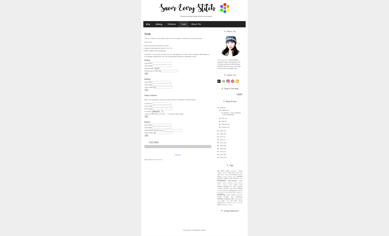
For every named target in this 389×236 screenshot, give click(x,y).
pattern (219, 192)
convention (233, 174)
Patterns (172, 24)
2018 (221, 151)
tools (223, 201)
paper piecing (238, 190)
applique (225, 172)
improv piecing (228, 183)
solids (232, 199)
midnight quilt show (229, 188)
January (224, 127)
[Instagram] (228, 82)
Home (178, 155)
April (223, 121)
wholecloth (240, 202)
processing (228, 192)
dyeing (225, 176)
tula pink (233, 201)
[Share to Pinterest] (158, 142)
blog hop (239, 172)
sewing (220, 199)
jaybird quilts (238, 185)
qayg (238, 192)
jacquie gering (227, 185)
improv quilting (238, 183)
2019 (221, 148)
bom (218, 174)
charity (227, 174)
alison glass (225, 171)
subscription (239, 199)
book (222, 174)
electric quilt (231, 176)
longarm (240, 186)
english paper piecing (231, 178)
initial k (219, 185)
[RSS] (238, 82)
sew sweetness (237, 197)
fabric (241, 178)
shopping (227, 199)
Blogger (203, 230)
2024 (221, 134)
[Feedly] (224, 82)
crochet (240, 174)
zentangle (230, 205)
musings (230, 190)
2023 (221, 137)
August (224, 110)
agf (218, 171)
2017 (221, 154)
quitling (228, 195)
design (219, 176)
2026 (221, 108)
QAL (234, 192)
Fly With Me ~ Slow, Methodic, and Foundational (231, 113)
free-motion (232, 181)
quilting (221, 194)
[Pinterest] (233, 82)
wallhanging (221, 202)
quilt (241, 192)
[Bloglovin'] (219, 82)
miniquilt (219, 190)
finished (221, 180)
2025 (221, 131)
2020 (221, 145)
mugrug (224, 190)
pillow (223, 192)
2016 (221, 157)
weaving (228, 202)
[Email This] (150, 142)
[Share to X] (154, 142)
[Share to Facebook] (156, 142)
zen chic (224, 205)
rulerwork (240, 195)
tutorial (240, 201)
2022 (221, 140)
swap (218, 201)
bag (230, 172)
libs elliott (233, 186)
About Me (196, 24)
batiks (234, 172)
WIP (219, 205)
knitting (219, 186)
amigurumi (234, 171)
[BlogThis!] (152, 142)
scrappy (226, 197)
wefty (234, 202)
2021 (221, 143)
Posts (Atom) (157, 159)
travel (227, 201)
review (233, 195)
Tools (183, 24)
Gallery (158, 24)
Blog (148, 24)
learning (225, 186)
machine (220, 188)
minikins (240, 188)
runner (219, 197)
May (223, 118)
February (225, 124)
